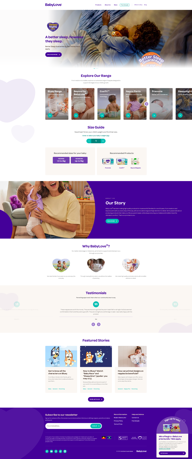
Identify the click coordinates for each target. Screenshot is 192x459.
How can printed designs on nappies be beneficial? (130, 372)
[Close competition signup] (184, 421)
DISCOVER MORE (52, 54)
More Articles (95, 399)
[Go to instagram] (56, 451)
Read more (111, 221)
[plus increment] (103, 141)
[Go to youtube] (51, 451)
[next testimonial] (98, 324)
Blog (145, 5)
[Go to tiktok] (60, 451)
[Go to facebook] (47, 451)
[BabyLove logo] (53, 5)
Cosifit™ (104, 91)
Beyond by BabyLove (80, 93)
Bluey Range (55, 91)
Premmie (157, 91)
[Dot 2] (95, 68)
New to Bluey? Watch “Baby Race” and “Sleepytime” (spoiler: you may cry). (95, 375)
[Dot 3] (96, 68)
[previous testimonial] (93, 324)
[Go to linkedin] (65, 451)
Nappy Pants (133, 91)
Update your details (164, 448)
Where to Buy (138, 5)
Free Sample (124, 5)
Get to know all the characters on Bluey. (57, 372)
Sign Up (94, 426)
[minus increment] (88, 141)
